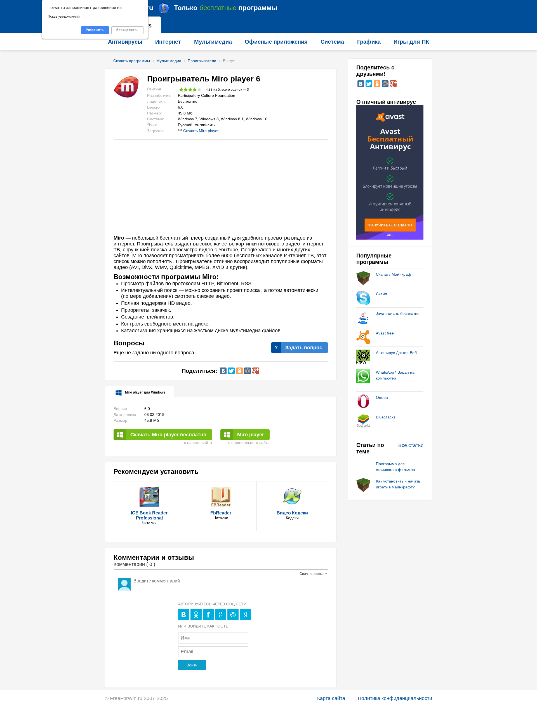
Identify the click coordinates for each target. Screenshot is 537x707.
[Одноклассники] (239, 370)
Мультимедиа (168, 60)
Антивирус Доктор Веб (396, 352)
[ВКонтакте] (223, 370)
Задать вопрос (303, 347)
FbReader (220, 513)
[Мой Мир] (247, 370)
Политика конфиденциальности (395, 698)
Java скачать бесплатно (398, 313)
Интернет (168, 42)
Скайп (381, 294)
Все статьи (410, 445)
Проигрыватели (202, 60)
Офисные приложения (276, 42)
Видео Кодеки (292, 513)
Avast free (385, 333)
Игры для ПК (411, 42)
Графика (369, 42)
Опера (382, 397)
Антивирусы (125, 42)
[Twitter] (231, 370)
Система (332, 42)
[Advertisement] (221, 190)
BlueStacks (385, 417)
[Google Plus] (255, 370)
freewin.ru (195, 7)
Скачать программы (131, 60)
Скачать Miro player (201, 130)
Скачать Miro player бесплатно (168, 434)
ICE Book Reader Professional (149, 515)
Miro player (250, 434)
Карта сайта (331, 698)
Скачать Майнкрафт (394, 274)
